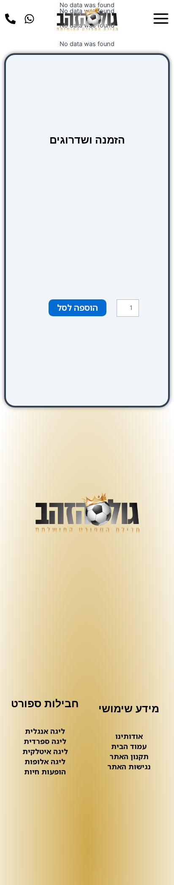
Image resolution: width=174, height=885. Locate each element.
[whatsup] (29, 19)
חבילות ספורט (45, 703)
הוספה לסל (77, 307)
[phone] (10, 19)
